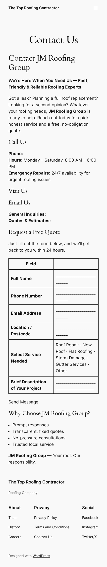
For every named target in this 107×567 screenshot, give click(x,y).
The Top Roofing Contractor (33, 8)
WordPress (41, 556)
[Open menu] (96, 8)
